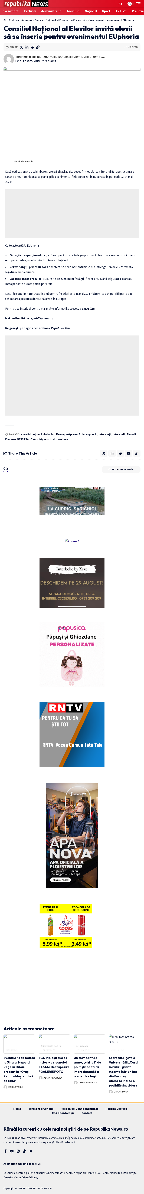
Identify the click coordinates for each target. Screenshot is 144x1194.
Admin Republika (53, 1078)
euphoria (91, 434)
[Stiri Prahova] (26, 3)
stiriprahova (60, 439)
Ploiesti (131, 434)
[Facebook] (6, 1151)
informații (105, 434)
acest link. (88, 309)
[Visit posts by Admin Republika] (40, 1078)
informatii (119, 434)
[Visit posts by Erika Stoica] (5, 1087)
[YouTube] (12, 1151)
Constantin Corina (28, 57)
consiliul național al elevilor (38, 434)
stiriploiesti (44, 439)
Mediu (87, 57)
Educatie (76, 57)
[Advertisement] (72, 213)
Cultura (62, 57)
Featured (49, 1050)
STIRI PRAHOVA (26, 439)
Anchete (82, 1045)
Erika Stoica (15, 1087)
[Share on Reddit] (32, 47)
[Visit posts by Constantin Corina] (9, 59)
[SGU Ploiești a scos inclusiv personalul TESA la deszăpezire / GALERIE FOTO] (54, 1044)
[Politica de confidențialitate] (21, 1177)
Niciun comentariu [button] (122, 469)
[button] (114, 3)
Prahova (10, 439)
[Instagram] (18, 1151)
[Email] (128, 453)
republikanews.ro (41, 318)
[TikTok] (24, 1151)
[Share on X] (21, 47)
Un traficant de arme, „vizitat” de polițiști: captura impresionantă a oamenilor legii (87, 1067)
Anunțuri (50, 57)
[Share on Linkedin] (26, 47)
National (99, 57)
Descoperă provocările (70, 434)
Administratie (51, 1045)
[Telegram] (30, 1151)
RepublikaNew (60, 328)
